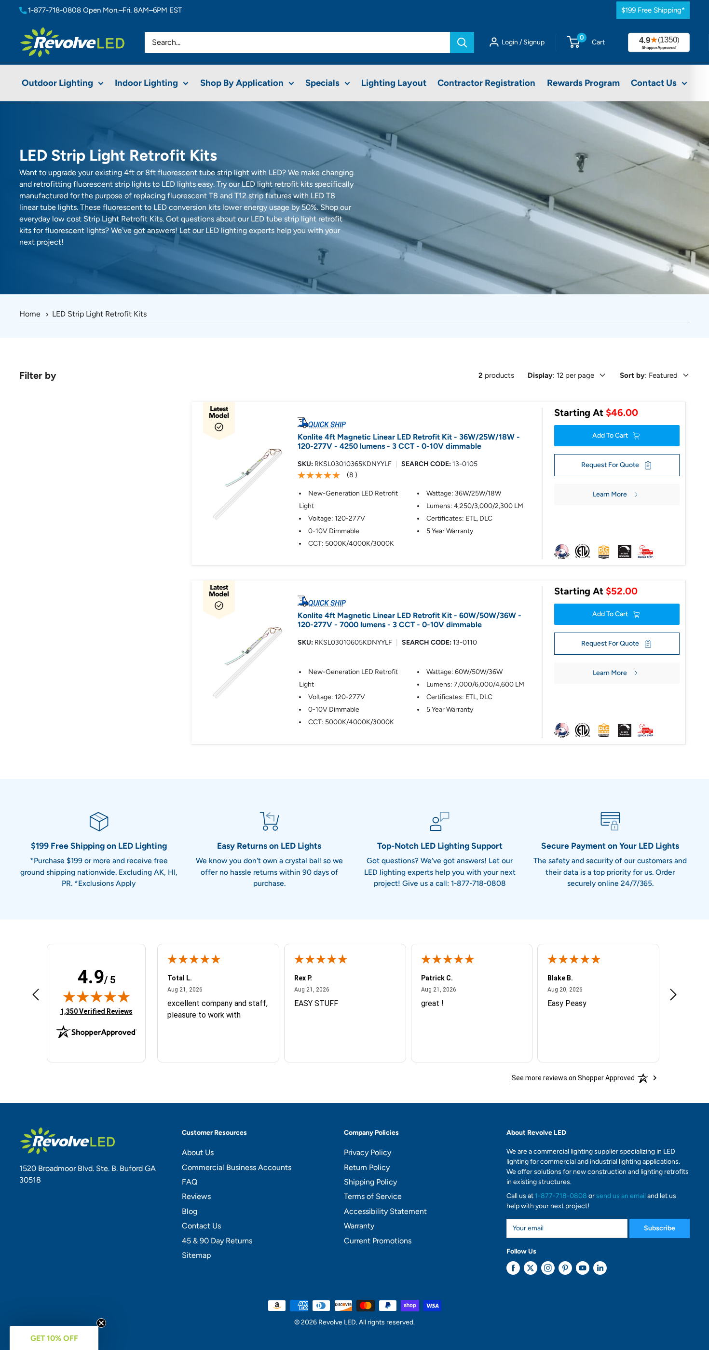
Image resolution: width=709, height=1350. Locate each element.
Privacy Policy (367, 1152)
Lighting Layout (393, 82)
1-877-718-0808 (54, 10)
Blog (189, 1211)
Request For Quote (610, 465)
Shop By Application (242, 82)
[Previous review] (35, 997)
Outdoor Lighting (57, 82)
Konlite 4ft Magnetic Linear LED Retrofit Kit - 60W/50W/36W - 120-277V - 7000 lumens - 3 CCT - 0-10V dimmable (409, 620)
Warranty (359, 1225)
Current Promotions (377, 1240)
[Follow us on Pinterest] (565, 1268)
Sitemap (196, 1255)
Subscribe (659, 1228)
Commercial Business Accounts (236, 1167)
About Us (198, 1152)
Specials (322, 82)
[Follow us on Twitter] (530, 1268)
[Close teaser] (101, 1323)
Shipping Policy (370, 1181)
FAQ (189, 1181)
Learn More (610, 494)
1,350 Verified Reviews (96, 1011)
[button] (54, 1338)
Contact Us (654, 82)
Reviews (196, 1196)
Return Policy (367, 1167)
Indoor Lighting (146, 82)
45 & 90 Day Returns (217, 1240)
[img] (96, 996)
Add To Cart (610, 435)
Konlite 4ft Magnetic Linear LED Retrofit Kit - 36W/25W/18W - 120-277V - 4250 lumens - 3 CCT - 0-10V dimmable (409, 441)
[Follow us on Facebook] (513, 1268)
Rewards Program (583, 82)
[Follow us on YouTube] (582, 1268)
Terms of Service (373, 1196)
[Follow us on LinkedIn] (600, 1268)
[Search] (462, 42)
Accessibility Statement (385, 1211)
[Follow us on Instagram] (548, 1268)
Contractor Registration (486, 82)
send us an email (621, 1196)
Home (30, 313)
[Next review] (673, 997)
